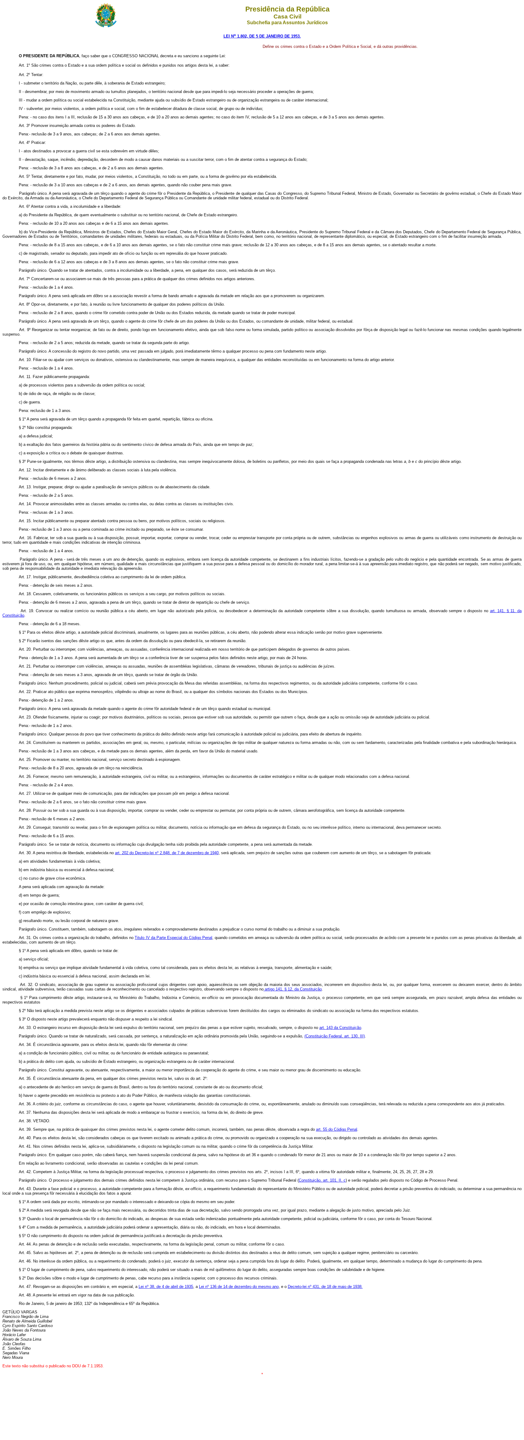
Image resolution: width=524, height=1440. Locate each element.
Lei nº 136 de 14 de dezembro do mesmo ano (239, 1286)
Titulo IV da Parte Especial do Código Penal (173, 937)
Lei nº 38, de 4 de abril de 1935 (166, 1286)
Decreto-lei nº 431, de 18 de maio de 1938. (325, 1286)
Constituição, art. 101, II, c (322, 1180)
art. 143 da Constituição (340, 1027)
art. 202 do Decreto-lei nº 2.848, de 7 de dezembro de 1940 (167, 853)
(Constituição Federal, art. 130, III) (334, 1036)
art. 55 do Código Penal (336, 1129)
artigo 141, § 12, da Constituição (293, 989)
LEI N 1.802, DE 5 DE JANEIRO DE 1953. (262, 36)
